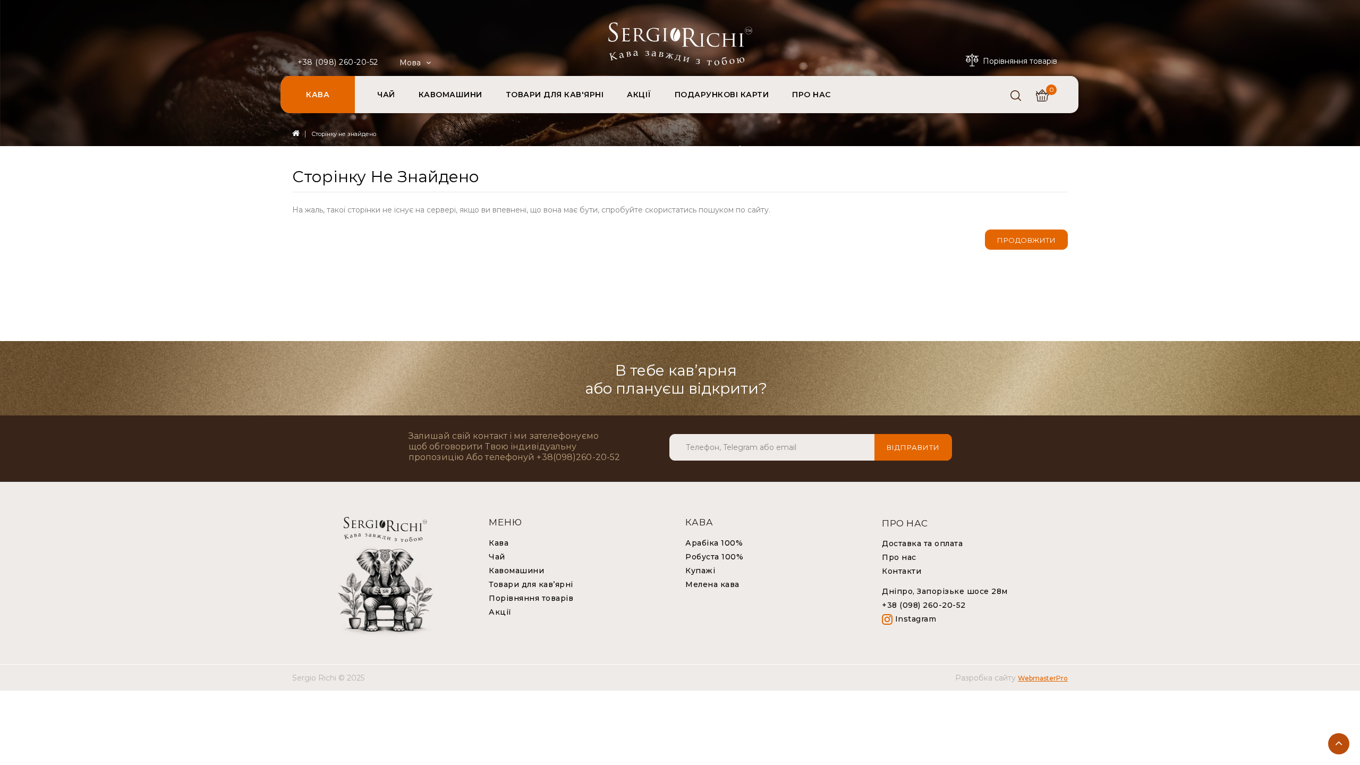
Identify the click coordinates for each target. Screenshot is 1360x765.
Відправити (913, 447)
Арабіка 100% (714, 543)
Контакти (901, 571)
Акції (500, 612)
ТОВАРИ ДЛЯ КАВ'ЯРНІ (555, 94)
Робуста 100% (714, 557)
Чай (497, 557)
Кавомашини (516, 570)
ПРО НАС (811, 94)
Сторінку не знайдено (343, 134)
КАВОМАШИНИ (450, 94)
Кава (498, 543)
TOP (1338, 743)
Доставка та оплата (922, 543)
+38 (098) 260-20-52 (338, 62)
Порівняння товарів (531, 598)
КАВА (317, 94)
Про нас (899, 557)
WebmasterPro (1043, 678)
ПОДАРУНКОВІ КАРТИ (722, 94)
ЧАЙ (386, 94)
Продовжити (1026, 240)
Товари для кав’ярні (531, 584)
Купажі (700, 570)
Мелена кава (712, 584)
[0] (1042, 95)
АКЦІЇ (639, 94)
